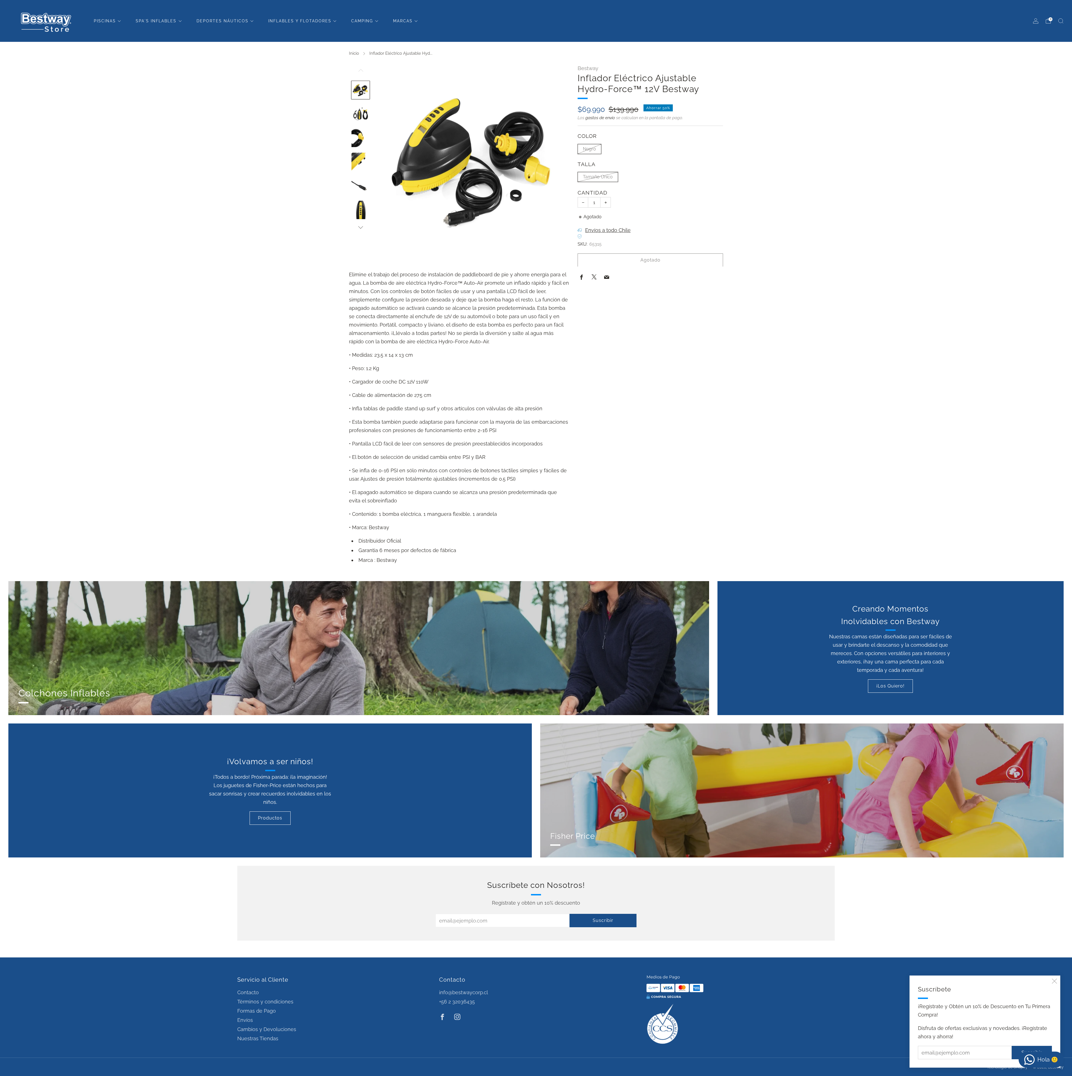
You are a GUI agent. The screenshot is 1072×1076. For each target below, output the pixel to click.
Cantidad (592, 193)
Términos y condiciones (265, 1002)
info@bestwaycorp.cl (463, 992)
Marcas (403, 21)
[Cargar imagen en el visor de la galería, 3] (360, 137)
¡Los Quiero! (890, 686)
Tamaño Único (598, 176)
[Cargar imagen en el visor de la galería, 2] (360, 113)
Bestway (588, 68)
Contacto (248, 992)
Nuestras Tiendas (257, 1038)
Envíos (245, 1020)
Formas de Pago (256, 1011)
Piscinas (105, 21)
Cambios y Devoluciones (266, 1029)
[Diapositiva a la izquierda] (360, 73)
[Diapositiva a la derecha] (360, 227)
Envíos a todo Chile (608, 230)
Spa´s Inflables (156, 21)
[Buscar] (1061, 21)
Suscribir (603, 920)
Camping (362, 21)
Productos (270, 818)
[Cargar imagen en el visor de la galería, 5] (360, 185)
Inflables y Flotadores (299, 21)
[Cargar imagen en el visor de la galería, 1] (360, 90)
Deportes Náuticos (222, 21)
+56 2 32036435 (457, 1002)
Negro (589, 148)
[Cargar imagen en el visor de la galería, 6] (360, 209)
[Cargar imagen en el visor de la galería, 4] (360, 161)
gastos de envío (600, 117)
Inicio (354, 53)
